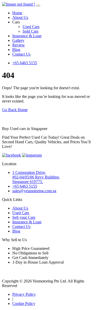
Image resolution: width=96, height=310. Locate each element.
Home (17, 13)
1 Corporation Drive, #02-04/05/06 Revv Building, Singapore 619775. (36, 177)
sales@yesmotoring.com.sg (34, 191)
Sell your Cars (23, 217)
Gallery (18, 40)
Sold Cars (30, 31)
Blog (16, 49)
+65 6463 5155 (24, 63)
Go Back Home (15, 110)
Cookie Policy (23, 303)
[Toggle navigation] (38, 5)
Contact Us (21, 54)
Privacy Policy (24, 294)
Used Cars (31, 26)
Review (18, 45)
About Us (20, 17)
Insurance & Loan (26, 36)
